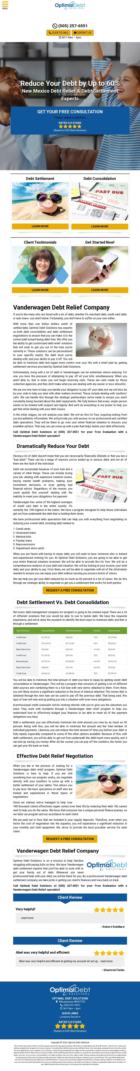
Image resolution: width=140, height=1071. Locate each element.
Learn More (40, 226)
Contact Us (83, 32)
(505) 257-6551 (72, 26)
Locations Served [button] (69, 1017)
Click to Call (60, 32)
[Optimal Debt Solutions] (70, 990)
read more (27, 918)
